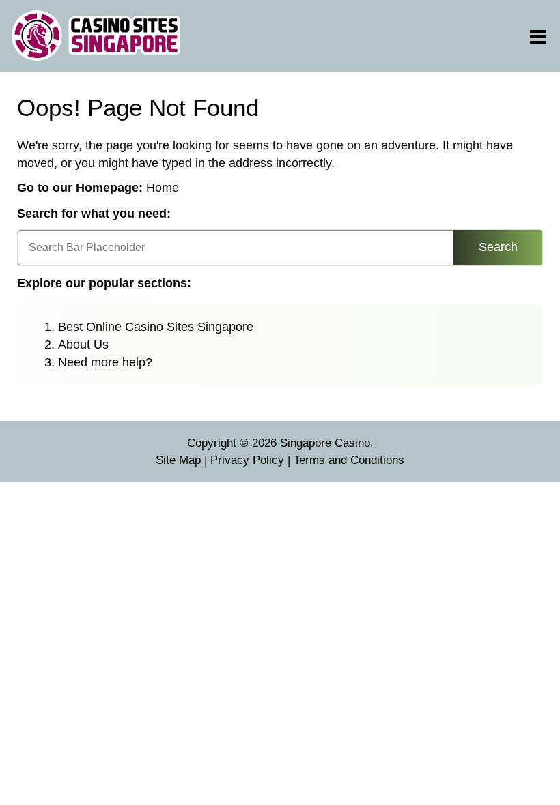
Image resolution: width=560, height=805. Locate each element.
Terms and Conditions (349, 460)
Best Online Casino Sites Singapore (155, 327)
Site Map (178, 460)
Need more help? (105, 362)
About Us (83, 344)
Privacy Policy (247, 460)
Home (162, 187)
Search (498, 247)
